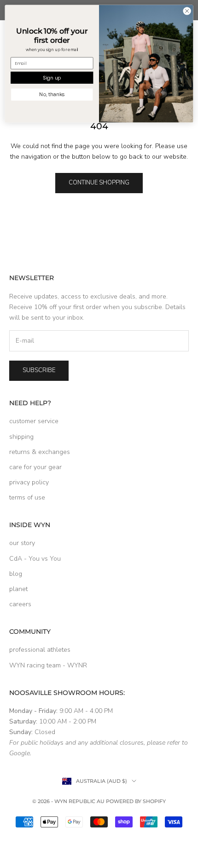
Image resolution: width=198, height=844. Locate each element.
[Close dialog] (187, 11)
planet (18, 589)
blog (15, 573)
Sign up (52, 77)
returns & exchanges (39, 452)
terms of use (27, 497)
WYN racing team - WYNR (48, 665)
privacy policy (29, 482)
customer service (33, 421)
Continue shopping (99, 182)
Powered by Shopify (136, 801)
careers (20, 604)
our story (22, 543)
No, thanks (51, 95)
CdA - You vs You (35, 558)
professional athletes (39, 649)
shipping (21, 436)
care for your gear (35, 467)
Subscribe (39, 370)
